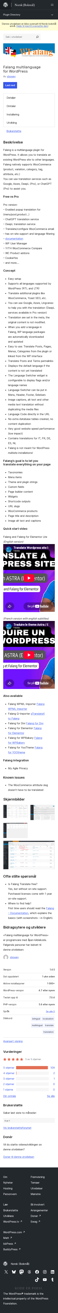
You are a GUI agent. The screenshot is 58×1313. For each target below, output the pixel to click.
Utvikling (12, 122)
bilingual (36, 1019)
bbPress (9, 1243)
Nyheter (8, 1182)
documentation (14, 238)
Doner (36, 1216)
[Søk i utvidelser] (37, 37)
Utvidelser (37, 1188)
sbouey (11, 76)
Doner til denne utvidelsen (18, 1156)
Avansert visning (13, 1041)
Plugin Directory (11, 14)
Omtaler (11, 106)
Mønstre (36, 1194)
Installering (13, 114)
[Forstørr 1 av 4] (23, 809)
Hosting (7, 1188)
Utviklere (8, 1216)
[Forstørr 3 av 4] (23, 827)
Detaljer (11, 97)
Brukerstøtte (13, 131)
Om (5, 1177)
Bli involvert (37, 1204)
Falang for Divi (34, 723)
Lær (5, 1204)
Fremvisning (38, 1177)
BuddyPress (12, 1249)
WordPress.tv (12, 1221)
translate (49, 1025)
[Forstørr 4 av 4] (50, 845)
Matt (7, 1237)
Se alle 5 (50, 1011)
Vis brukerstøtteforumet (17, 1127)
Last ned (10, 85)
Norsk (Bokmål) (20, 1263)
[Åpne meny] (53, 5)
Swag (35, 1221)
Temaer (35, 1182)
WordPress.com (14, 1232)
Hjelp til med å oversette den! (32, 26)
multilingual (37, 1025)
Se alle (51, 1096)
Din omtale (9, 1096)
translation (48, 1032)
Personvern (10, 1194)
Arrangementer (39, 1210)
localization (48, 1019)
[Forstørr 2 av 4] (50, 809)
